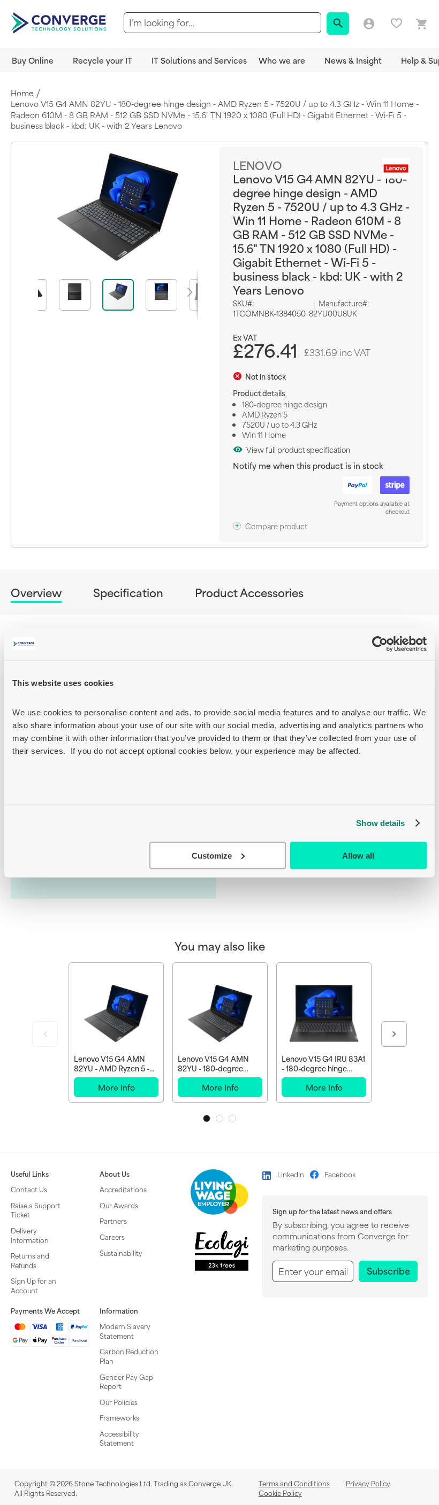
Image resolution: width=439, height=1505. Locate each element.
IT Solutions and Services (199, 60)
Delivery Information (30, 1235)
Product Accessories (249, 592)
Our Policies (119, 1401)
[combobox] (222, 22)
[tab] (36, 594)
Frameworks (119, 1417)
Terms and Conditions (294, 1483)
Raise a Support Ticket (35, 1210)
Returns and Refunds (30, 1260)
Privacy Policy (368, 1483)
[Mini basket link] (421, 24)
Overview (36, 593)
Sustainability (121, 1252)
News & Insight (353, 60)
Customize (212, 855)
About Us (115, 1174)
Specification (128, 592)
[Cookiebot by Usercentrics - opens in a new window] (380, 644)
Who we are (282, 60)
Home (22, 93)
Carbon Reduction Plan (129, 1356)
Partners (113, 1220)
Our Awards (119, 1205)
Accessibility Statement (119, 1438)
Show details (380, 823)
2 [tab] (219, 1118)
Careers (112, 1236)
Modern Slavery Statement (125, 1331)
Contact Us (29, 1189)
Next (394, 1034)
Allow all (358, 855)
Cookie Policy (280, 1492)
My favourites (396, 23)
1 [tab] (206, 1118)
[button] (80, 294)
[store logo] (60, 22)
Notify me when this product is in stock (308, 465)
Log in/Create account (368, 24)
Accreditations (123, 1189)
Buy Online (33, 60)
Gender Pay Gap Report (126, 1381)
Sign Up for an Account (33, 1285)
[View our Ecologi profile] (221, 1251)
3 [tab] (232, 1118)
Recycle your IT (102, 60)
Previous (45, 1034)
